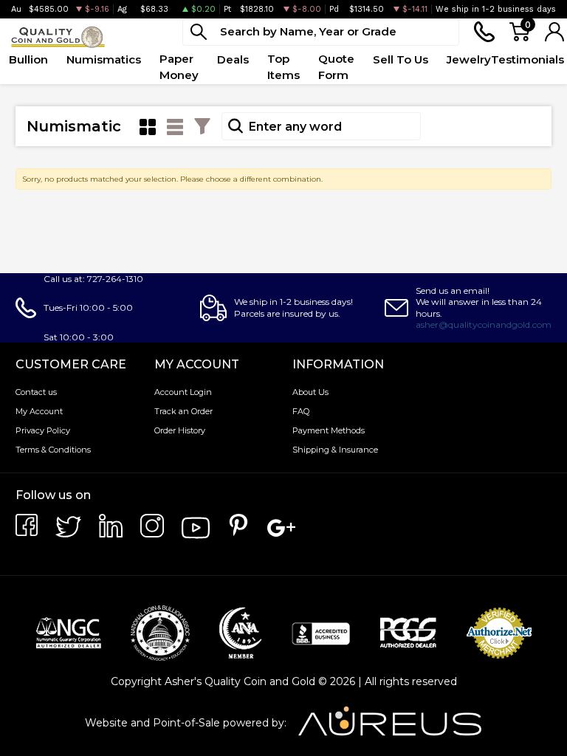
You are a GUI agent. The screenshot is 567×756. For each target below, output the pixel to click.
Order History (179, 430)
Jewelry (469, 59)
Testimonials (527, 59)
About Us (310, 392)
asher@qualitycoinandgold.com (483, 324)
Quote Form (336, 67)
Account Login (183, 392)
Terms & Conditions (53, 449)
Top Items (283, 67)
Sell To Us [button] (400, 59)
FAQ (300, 411)
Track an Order (183, 411)
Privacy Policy (43, 430)
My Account (39, 411)
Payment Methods (328, 430)
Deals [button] (233, 59)
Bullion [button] (28, 59)
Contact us (36, 392)
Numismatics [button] (103, 59)
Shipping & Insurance (335, 449)
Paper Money (179, 67)
